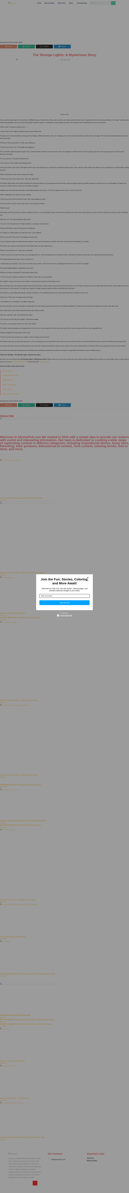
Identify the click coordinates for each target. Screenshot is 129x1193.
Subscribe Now (64, 602)
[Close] (88, 577)
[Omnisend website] (64, 614)
